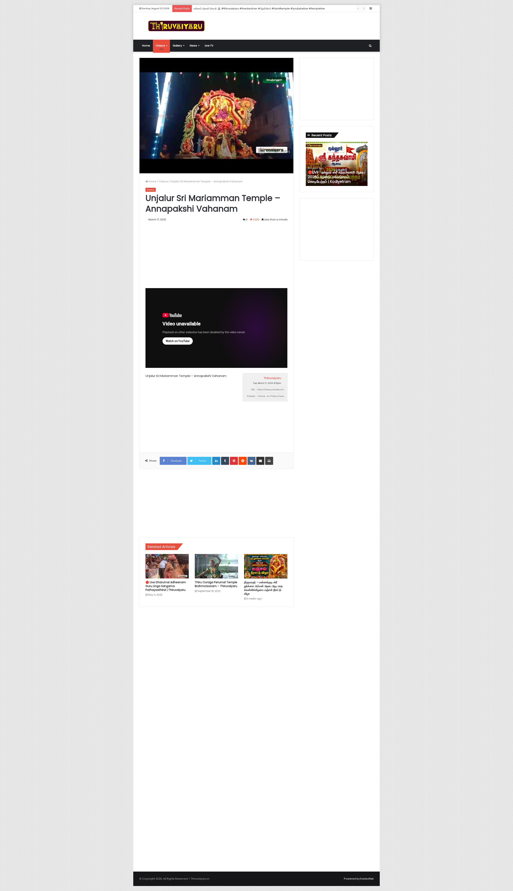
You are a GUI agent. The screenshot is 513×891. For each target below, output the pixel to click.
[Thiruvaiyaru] (176, 26)
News (193, 45)
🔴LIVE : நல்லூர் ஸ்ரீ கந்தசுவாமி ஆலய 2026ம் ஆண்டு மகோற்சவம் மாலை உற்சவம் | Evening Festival (248, 8)
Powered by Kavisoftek (359, 879)
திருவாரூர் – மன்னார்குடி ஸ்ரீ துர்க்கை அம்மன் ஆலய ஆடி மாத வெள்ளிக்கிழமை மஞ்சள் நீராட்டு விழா (263, 588)
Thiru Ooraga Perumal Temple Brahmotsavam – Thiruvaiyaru (216, 584)
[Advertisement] (297, 25)
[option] (337, 164)
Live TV (209, 45)
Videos (160, 45)
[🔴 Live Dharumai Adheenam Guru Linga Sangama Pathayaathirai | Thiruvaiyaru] (167, 566)
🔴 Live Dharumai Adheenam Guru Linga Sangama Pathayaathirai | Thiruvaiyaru (165, 586)
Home (146, 45)
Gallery (177, 45)
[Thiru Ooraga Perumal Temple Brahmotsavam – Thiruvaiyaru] (216, 566)
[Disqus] (216, 667)
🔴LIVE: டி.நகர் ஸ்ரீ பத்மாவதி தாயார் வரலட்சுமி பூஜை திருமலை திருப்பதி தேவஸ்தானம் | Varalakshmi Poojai (336, 177)
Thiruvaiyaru (272, 378)
